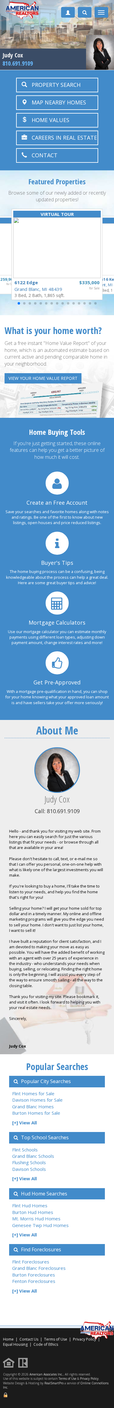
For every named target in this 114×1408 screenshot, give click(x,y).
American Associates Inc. (46, 1374)
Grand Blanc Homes (33, 1106)
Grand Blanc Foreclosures (39, 1268)
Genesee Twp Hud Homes (40, 1225)
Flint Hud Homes (29, 1205)
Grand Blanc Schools (33, 1156)
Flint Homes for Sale (33, 1093)
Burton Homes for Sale (36, 1113)
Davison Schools (29, 1169)
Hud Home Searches (43, 1193)
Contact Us (28, 1339)
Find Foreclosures (40, 1249)
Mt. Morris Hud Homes (36, 1218)
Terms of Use (55, 1339)
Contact (42, 155)
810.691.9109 (17, 63)
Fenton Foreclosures (33, 1281)
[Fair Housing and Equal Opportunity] (10, 1362)
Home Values (48, 120)
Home (8, 1339)
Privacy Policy (89, 1378)
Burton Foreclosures (33, 1275)
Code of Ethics (45, 1344)
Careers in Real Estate (62, 137)
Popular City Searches (45, 1081)
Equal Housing (16, 1344)
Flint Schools (25, 1150)
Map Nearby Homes (56, 102)
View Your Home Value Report (43, 378)
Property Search (54, 84)
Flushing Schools (29, 1162)
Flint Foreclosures (30, 1262)
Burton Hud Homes (32, 1212)
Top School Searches (44, 1137)
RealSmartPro (54, 1383)
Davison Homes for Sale (37, 1100)
